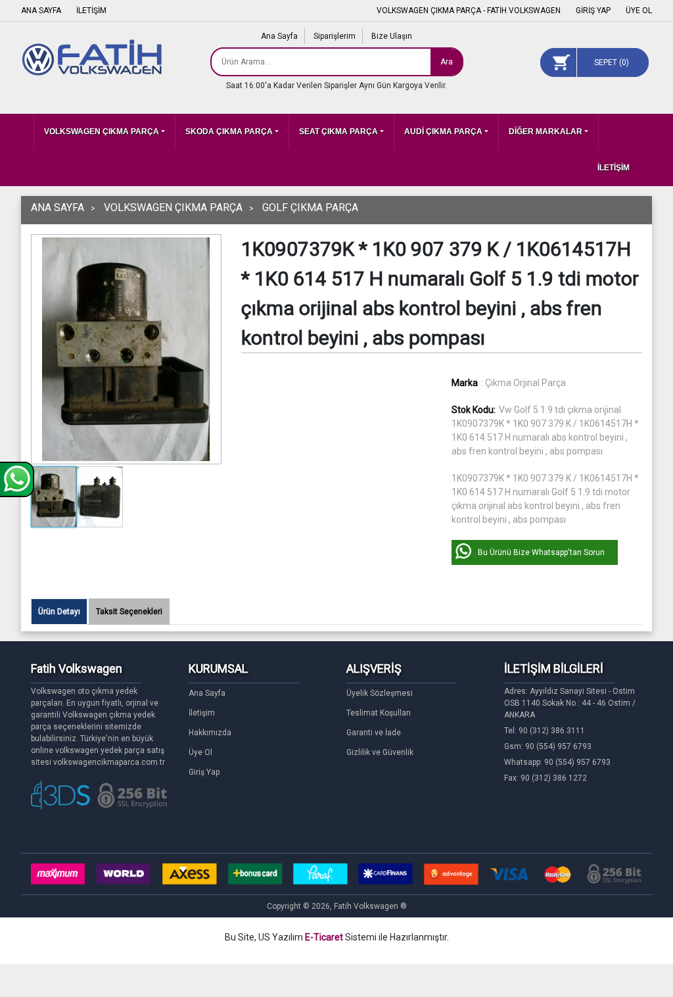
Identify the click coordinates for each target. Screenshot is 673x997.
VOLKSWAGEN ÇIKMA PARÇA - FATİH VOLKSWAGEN (469, 10)
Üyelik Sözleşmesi (379, 693)
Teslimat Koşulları (378, 712)
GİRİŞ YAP (593, 10)
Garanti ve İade (373, 732)
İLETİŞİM (91, 10)
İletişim (202, 712)
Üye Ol (200, 752)
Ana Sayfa (279, 36)
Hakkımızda (210, 732)
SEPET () (611, 62)
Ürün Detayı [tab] (59, 611)
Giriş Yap (204, 772)
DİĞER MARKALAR (545, 131)
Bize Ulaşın (391, 36)
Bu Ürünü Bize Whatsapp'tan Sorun (541, 552)
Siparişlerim (334, 36)
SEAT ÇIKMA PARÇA (338, 131)
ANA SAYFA (41, 10)
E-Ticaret (324, 937)
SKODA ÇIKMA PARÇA (229, 131)
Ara (446, 61)
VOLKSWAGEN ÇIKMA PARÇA (101, 131)
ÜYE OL (639, 10)
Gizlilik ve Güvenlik (379, 752)
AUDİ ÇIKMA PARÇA (443, 131)
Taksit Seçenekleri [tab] (129, 611)
